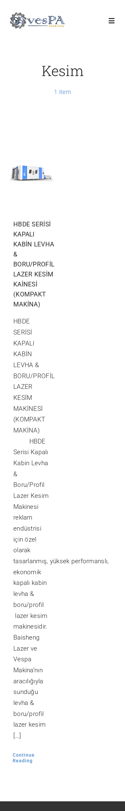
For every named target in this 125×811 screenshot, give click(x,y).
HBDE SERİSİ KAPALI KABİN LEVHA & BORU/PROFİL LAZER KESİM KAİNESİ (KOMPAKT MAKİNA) (33, 264)
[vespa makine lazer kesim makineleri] (37, 15)
